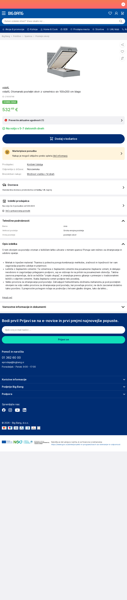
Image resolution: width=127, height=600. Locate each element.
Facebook (4, 410)
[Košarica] (122, 13)
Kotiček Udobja (35, 164)
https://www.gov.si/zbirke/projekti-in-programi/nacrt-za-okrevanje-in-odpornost (85, 444)
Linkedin (24, 410)
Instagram (10, 410)
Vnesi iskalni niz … (25, 21)
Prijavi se (63, 339)
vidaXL (5, 87)
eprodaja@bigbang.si (13, 362)
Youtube (17, 410)
